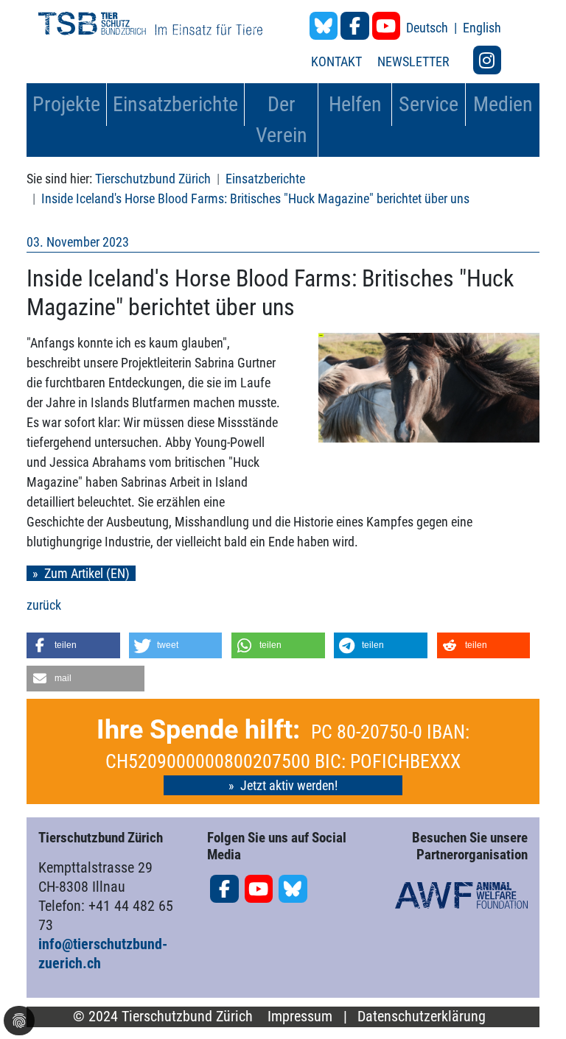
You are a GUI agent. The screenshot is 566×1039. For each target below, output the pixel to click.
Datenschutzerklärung (421, 1016)
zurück (44, 605)
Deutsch (428, 27)
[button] (73, 645)
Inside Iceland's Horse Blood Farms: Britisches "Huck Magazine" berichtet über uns (255, 198)
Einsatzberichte (265, 178)
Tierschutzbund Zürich (153, 178)
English (482, 27)
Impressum (300, 1016)
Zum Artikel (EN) (87, 573)
